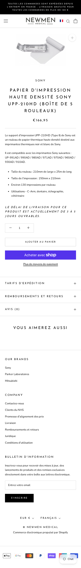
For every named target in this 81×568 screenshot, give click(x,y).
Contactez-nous (14, 403)
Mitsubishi (11, 381)
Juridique (10, 436)
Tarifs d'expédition (25, 283)
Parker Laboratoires (17, 374)
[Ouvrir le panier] (75, 21)
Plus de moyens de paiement (40, 264)
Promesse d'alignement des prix (24, 416)
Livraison (10, 423)
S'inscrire (19, 498)
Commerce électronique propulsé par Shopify (40, 532)
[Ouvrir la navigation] (6, 21)
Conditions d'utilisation (19, 443)
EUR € (25, 518)
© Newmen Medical (40, 527)
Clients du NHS (14, 410)
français (48, 518)
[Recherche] (68, 21)
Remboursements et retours (34, 296)
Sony (40, 80)
